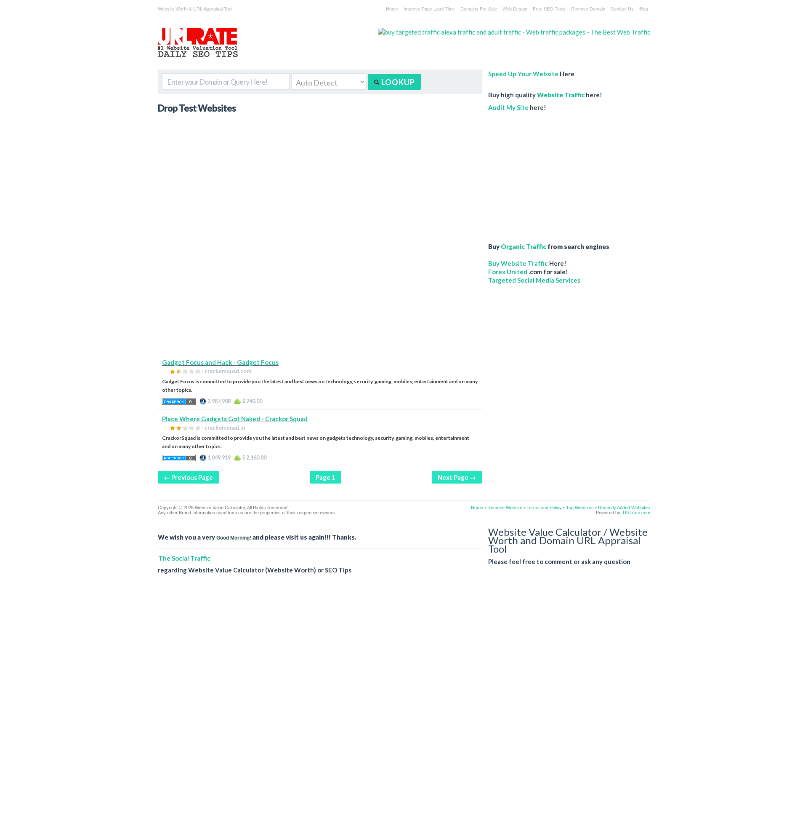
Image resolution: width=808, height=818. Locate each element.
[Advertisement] (320, 299)
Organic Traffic (523, 246)
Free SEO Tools (549, 8)
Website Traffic (561, 95)
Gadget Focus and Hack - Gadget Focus (220, 362)
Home (392, 8)
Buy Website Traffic (518, 263)
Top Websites (580, 507)
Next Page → (457, 477)
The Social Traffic (184, 558)
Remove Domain (588, 8)
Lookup (397, 82)
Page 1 (325, 477)
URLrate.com (636, 512)
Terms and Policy (544, 507)
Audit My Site (508, 107)
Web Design (514, 8)
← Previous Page (188, 477)
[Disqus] (404, 702)
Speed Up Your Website (523, 74)
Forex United (507, 271)
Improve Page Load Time (429, 8)
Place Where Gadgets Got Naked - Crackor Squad (235, 418)
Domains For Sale (478, 8)
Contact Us (622, 8)
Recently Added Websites (624, 507)
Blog (643, 8)
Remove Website (504, 507)
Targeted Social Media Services (534, 280)
